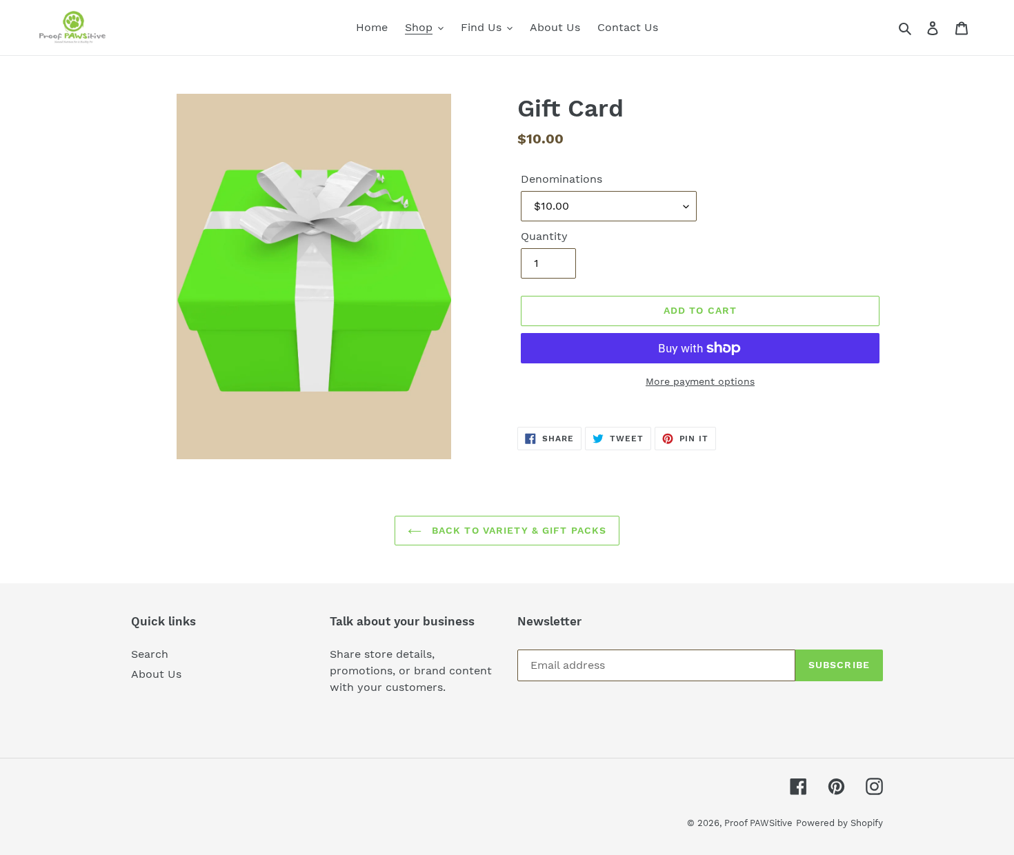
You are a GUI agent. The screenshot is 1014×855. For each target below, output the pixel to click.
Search (149, 654)
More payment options (700, 381)
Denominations (561, 178)
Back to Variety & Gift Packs (517, 530)
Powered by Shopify (839, 823)
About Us (156, 674)
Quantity (544, 236)
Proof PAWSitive (758, 823)
